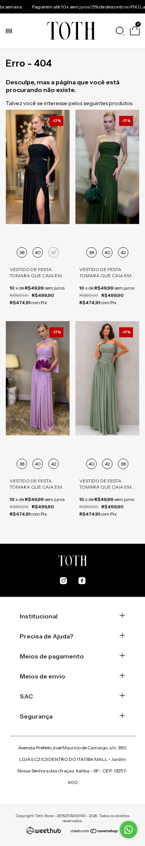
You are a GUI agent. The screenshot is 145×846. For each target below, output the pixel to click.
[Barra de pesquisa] (120, 30)
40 (38, 252)
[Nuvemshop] (94, 831)
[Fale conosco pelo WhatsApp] (128, 829)
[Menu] (10, 30)
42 (53, 252)
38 (22, 252)
